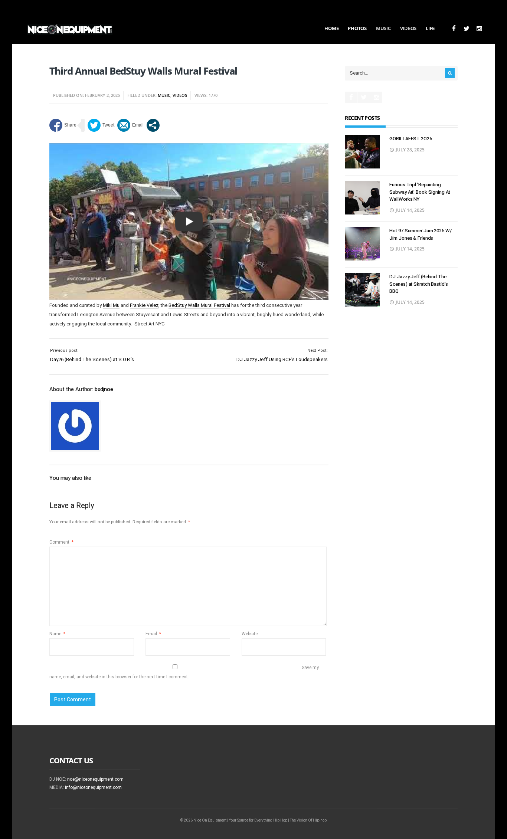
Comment (61, 542)
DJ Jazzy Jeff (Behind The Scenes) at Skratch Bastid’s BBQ (418, 284)
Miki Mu (111, 305)
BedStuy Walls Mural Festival (199, 305)
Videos (408, 28)
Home (331, 28)
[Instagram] (479, 29)
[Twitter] (466, 29)
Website (250, 633)
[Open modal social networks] (153, 125)
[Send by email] (130, 125)
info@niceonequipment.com (93, 787)
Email (153, 633)
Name (57, 633)
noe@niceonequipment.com (95, 779)
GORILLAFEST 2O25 (410, 138)
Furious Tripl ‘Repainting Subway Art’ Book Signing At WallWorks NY (419, 192)
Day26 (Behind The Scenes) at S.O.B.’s (92, 359)
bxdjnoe (104, 389)
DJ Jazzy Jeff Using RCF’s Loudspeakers (282, 359)
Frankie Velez (144, 305)
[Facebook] (454, 29)
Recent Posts (362, 117)
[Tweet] (101, 125)
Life (430, 28)
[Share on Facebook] (62, 125)
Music (383, 28)
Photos (357, 28)
